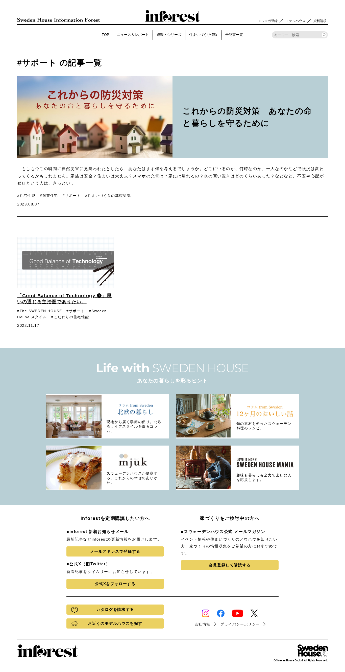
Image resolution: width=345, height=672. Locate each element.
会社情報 (202, 624)
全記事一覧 (234, 35)
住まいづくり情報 (203, 35)
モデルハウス (295, 21)
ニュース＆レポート (133, 35)
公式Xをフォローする (115, 584)
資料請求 (320, 21)
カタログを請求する (115, 609)
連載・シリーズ (169, 35)
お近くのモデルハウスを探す (115, 623)
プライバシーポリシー (240, 624)
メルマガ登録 (268, 21)
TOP (105, 35)
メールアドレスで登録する (115, 551)
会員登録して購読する (230, 565)
